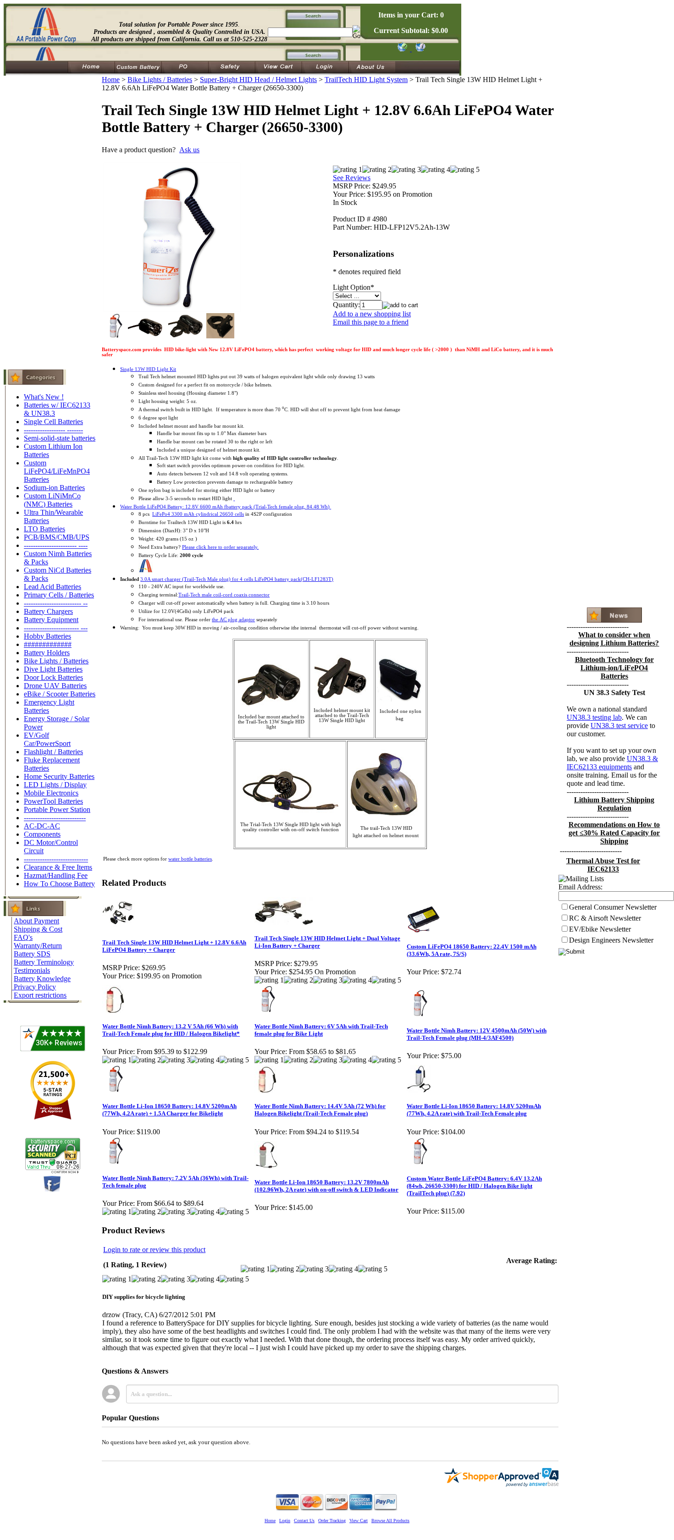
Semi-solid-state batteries (59, 438)
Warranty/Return (38, 945)
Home (111, 79)
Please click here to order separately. (220, 547)
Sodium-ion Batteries (54, 487)
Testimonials (32, 970)
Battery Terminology (44, 962)
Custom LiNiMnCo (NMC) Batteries (52, 500)
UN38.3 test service (619, 725)
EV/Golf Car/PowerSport (47, 739)
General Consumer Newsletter (613, 907)
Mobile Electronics (51, 793)
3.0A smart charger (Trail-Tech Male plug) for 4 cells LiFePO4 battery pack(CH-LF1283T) (236, 579)
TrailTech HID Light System (366, 79)
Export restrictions (40, 995)
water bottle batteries (190, 858)
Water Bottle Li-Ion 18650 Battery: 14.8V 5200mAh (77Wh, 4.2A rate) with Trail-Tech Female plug (474, 1110)
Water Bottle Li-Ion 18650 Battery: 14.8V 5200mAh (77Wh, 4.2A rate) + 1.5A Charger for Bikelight (169, 1110)
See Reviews (351, 178)
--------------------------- (55, 818)
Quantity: (346, 305)
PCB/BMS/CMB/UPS (56, 537)
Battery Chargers (48, 611)
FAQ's (23, 937)
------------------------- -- (56, 603)
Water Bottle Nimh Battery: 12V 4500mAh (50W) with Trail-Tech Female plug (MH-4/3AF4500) (477, 1034)
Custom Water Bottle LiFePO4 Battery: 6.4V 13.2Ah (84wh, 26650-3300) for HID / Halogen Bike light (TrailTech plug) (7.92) (474, 1186)
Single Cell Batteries (53, 421)
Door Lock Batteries (53, 677)
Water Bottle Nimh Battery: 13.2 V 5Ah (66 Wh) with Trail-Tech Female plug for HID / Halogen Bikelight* (171, 1030)
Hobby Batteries (47, 636)
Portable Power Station (57, 809)
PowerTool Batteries (53, 801)
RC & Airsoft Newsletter (605, 918)
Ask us (189, 150)
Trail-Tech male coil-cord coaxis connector (224, 594)
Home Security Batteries (59, 776)
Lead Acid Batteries (52, 587)
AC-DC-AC (42, 826)
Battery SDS (32, 954)
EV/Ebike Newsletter (600, 929)
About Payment (36, 921)
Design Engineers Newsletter (611, 940)
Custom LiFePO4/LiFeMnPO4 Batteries (57, 471)
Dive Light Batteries (53, 669)
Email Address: (580, 887)
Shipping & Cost (38, 929)
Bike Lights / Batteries (56, 661)
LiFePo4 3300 (198, 514)
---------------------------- (56, 859)
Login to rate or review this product (154, 1249)
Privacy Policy (35, 987)
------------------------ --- (56, 628)
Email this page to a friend (371, 322)
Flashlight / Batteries (53, 752)
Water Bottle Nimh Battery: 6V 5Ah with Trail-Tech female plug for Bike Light (321, 1030)
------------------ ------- (53, 430)
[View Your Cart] (419, 49)
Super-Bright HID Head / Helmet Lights (258, 79)
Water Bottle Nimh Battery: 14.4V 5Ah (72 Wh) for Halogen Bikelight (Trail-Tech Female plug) (320, 1110)
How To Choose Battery (59, 884)
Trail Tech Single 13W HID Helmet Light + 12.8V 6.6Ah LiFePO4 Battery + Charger (174, 946)
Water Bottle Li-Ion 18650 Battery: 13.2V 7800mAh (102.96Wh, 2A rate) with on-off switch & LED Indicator (326, 1186)
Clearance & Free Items (58, 867)
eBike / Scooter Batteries (59, 694)
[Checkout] (402, 49)
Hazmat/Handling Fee (56, 875)
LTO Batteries (44, 529)
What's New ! (44, 397)
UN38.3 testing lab (594, 717)
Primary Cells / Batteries (59, 595)
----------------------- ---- (56, 545)
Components (42, 834)
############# (48, 644)
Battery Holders (47, 653)
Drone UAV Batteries (55, 686)
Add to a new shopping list (372, 314)
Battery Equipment (51, 620)
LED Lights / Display (55, 785)
